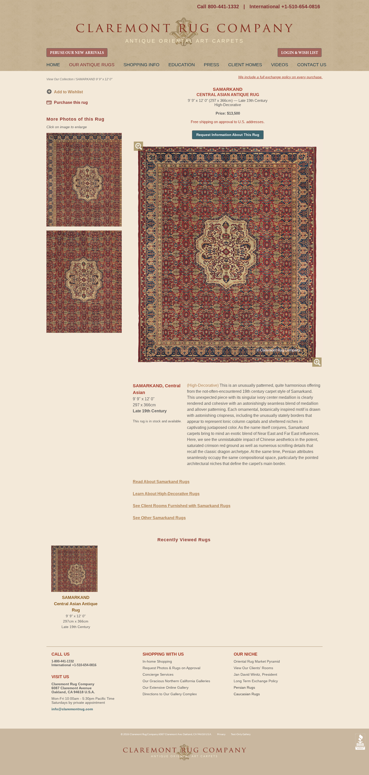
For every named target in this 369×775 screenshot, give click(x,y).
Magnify (138, 146)
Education (181, 64)
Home (53, 64)
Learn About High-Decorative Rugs (166, 494)
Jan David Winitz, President (255, 674)
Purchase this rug (71, 102)
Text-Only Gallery (241, 734)
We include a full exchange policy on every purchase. (280, 77)
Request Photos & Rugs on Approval (171, 668)
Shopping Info (141, 64)
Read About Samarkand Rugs (161, 482)
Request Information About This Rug (227, 135)
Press (211, 64)
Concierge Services (158, 674)
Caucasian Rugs (247, 694)
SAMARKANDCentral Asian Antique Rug (75, 603)
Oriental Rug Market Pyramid (257, 661)
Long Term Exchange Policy (256, 681)
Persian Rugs (244, 687)
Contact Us (311, 64)
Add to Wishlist (68, 92)
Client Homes (245, 64)
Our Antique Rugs (91, 64)
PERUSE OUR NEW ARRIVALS (77, 53)
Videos (279, 64)
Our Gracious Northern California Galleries (176, 681)
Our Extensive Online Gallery (166, 687)
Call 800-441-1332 (218, 6)
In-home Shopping (157, 661)
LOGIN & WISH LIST (299, 53)
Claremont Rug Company (184, 32)
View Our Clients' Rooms (253, 668)
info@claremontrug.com (72, 709)
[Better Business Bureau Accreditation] (360, 741)
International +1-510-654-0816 (285, 6)
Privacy (221, 734)
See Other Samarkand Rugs (159, 518)
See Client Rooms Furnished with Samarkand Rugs (181, 506)
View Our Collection (60, 79)
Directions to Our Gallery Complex (170, 694)
